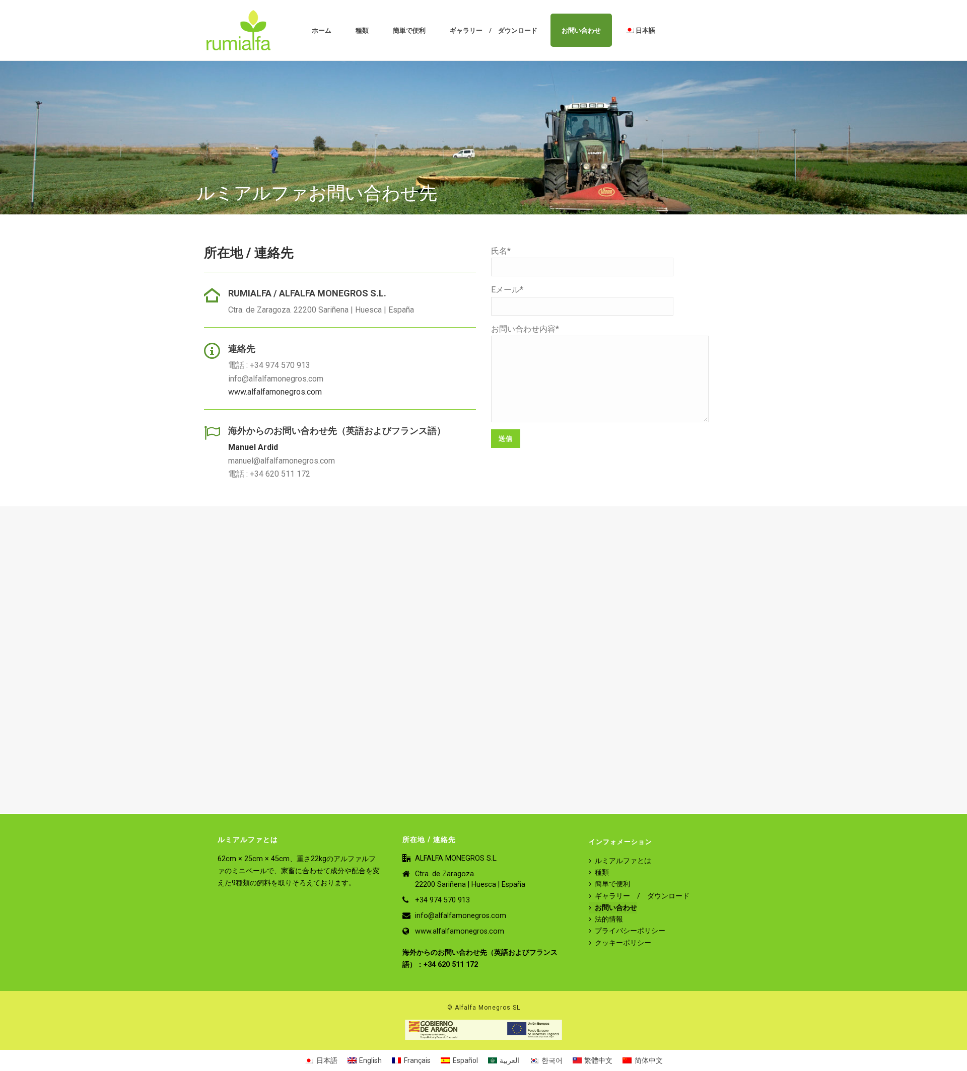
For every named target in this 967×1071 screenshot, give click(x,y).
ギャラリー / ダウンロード (493, 30)
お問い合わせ (581, 30)
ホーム (321, 30)
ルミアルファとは (623, 861)
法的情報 (609, 919)
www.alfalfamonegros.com (275, 392)
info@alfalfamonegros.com (460, 915)
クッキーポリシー (623, 943)
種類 (362, 30)
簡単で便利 (409, 30)
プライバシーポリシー (630, 931)
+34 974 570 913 (442, 900)
